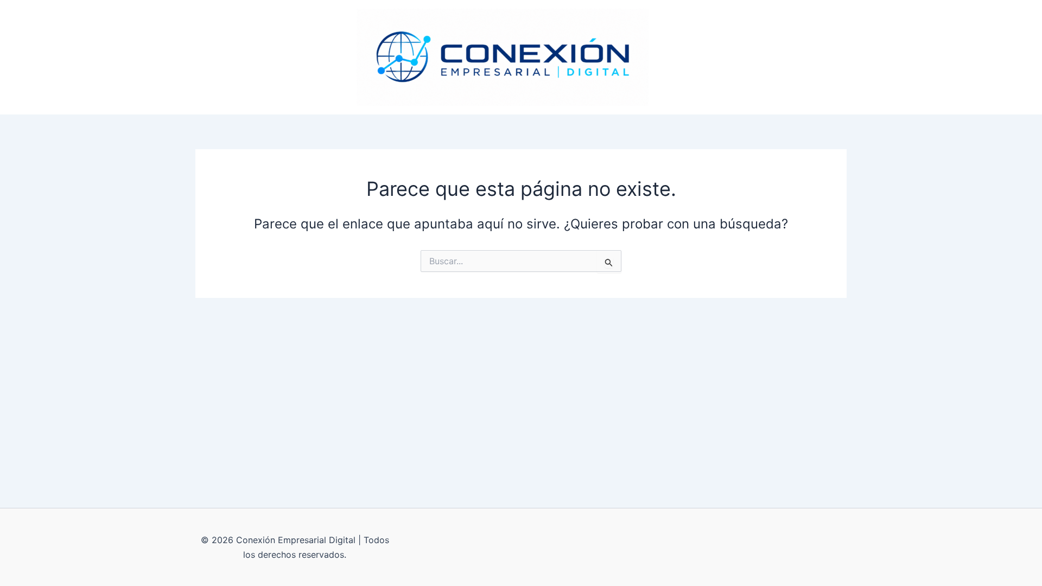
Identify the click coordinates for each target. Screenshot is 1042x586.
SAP (671, 57)
